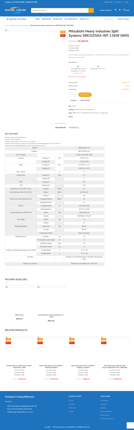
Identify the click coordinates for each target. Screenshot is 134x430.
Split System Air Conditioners (19, 25)
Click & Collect (109, 19)
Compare (73, 100)
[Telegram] (98, 2)
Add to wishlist (85, 100)
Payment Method (106, 411)
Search (91, 10)
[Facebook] (88, 2)
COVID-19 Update (123, 19)
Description (60, 128)
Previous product (124, 25)
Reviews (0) (74, 128)
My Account (72, 408)
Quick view (31, 293)
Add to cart (85, 95)
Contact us (103, 404)
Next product (128, 25)
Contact (71, 411)
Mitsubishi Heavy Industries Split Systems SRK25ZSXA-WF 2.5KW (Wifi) (114, 366)
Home (7, 25)
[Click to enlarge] (9, 85)
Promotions (104, 400)
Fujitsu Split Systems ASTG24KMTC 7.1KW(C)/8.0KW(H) (51, 366)
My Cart (71, 400)
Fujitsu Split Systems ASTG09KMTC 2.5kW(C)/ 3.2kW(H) (83, 366)
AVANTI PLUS (77, 113)
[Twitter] (91, 2)
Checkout (72, 404)
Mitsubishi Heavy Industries (90, 113)
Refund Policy (104, 415)
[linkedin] (96, 2)
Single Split (104, 113)
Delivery (103, 408)
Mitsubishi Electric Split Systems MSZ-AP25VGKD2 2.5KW (19, 366)
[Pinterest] (93, 2)
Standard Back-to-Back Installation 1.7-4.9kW (51, 316)
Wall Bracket (19, 315)
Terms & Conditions (106, 419)
